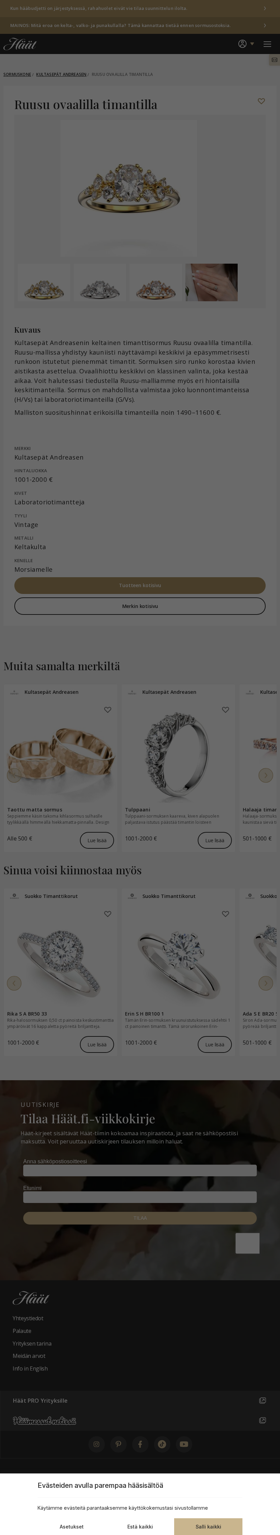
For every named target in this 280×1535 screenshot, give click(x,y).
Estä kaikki (140, 1527)
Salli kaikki (208, 1527)
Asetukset (72, 1527)
